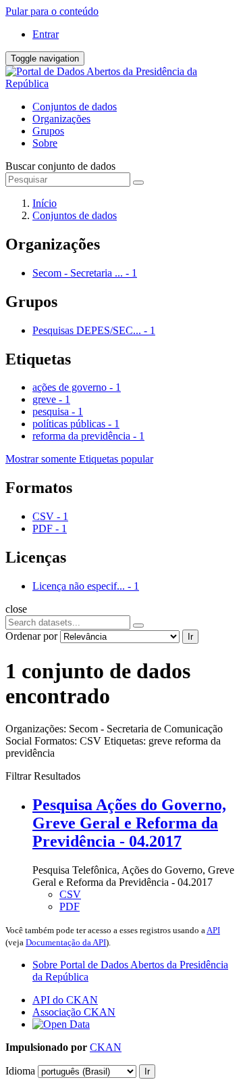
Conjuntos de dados (74, 106)
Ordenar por (31, 636)
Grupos (48, 131)
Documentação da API (66, 942)
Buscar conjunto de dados (60, 166)
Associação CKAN (73, 1012)
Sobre (44, 143)
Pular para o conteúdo (52, 11)
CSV (70, 894)
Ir (190, 637)
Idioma (20, 1071)
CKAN (106, 1047)
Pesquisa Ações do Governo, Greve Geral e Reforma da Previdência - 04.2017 (129, 823)
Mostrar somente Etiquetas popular (79, 459)
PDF (69, 906)
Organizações (61, 118)
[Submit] (138, 183)
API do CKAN (65, 1000)
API (213, 930)
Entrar (45, 34)
